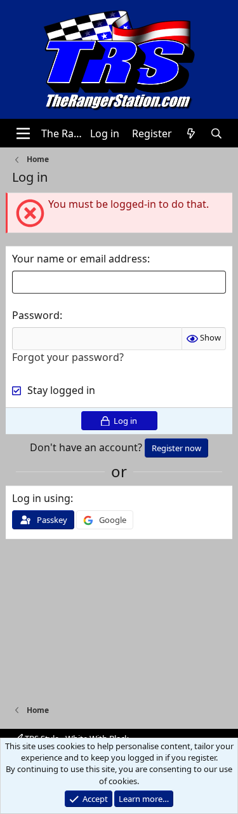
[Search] (217, 133)
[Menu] (23, 133)
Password (36, 315)
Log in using (41, 498)
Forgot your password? (68, 357)
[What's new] (191, 133)
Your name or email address (79, 259)
